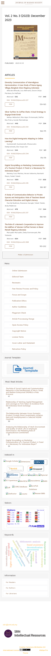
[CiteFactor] (11, 494)
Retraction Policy (19, 349)
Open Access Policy (20, 325)
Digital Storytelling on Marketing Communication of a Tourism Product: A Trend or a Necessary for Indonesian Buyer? (25, 168)
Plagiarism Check (19, 313)
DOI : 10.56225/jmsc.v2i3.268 (17, 242)
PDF (10, 104)
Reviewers (16, 283)
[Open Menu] (2, 2)
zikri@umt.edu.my (10, 625)
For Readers (11, 582)
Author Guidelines (19, 307)
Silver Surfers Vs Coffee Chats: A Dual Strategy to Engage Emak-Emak (25, 113)
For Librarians (11, 593)
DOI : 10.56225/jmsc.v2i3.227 (17, 100)
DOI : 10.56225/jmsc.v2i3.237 (17, 212)
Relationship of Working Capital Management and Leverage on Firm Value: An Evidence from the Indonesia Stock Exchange (25, 404)
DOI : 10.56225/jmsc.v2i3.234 (17, 153)
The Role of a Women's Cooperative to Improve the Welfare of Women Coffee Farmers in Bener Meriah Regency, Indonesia (24, 227)
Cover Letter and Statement (23, 343)
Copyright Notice (19, 331)
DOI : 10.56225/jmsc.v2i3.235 (17, 183)
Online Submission (19, 271)
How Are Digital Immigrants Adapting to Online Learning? (24, 140)
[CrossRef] (35, 469)
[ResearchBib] (39, 494)
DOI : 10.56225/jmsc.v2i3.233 (17, 127)
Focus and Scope (19, 295)
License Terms (18, 337)
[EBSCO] (39, 462)
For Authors (10, 588)
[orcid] (24, 475)
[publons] (12, 475)
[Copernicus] (10, 481)
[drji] (35, 475)
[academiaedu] (34, 481)
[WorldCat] (23, 481)
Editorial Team (18, 277)
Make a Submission (25, 254)
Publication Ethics (19, 301)
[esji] (30, 475)
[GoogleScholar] (11, 462)
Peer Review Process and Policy (25, 289)
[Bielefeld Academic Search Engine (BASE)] (15, 469)
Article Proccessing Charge (23, 319)
